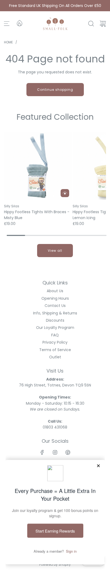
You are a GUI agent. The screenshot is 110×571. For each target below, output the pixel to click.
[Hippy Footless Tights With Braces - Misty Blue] (38, 166)
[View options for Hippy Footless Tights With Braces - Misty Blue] (65, 193)
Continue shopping (55, 89)
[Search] (91, 23)
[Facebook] (42, 452)
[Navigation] (6, 23)
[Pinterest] (68, 452)
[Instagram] (55, 452)
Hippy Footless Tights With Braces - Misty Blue (36, 214)
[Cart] (103, 23)
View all (55, 250)
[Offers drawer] (19, 23)
